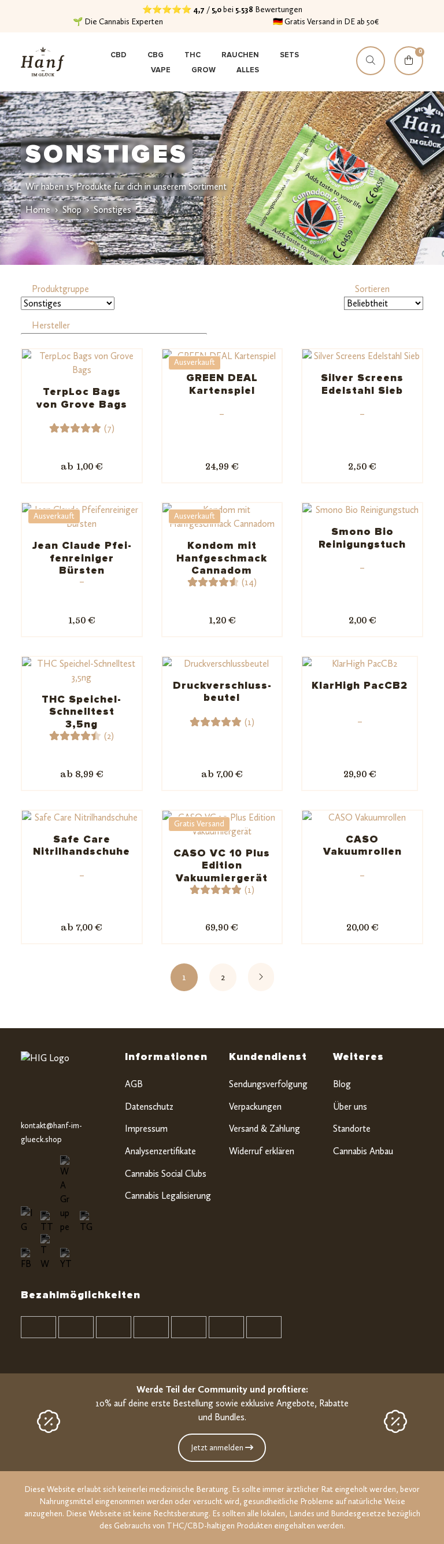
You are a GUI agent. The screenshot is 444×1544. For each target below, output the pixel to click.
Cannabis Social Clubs (165, 1173)
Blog (342, 1083)
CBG (155, 55)
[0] (408, 71)
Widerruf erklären (261, 1151)
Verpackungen (255, 1106)
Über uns (350, 1106)
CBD (118, 55)
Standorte (352, 1128)
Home (37, 209)
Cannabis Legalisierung (168, 1195)
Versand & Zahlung (264, 1128)
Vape (161, 70)
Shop (72, 209)
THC (192, 55)
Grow (203, 70)
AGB (134, 1083)
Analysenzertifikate (160, 1151)
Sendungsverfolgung (268, 1083)
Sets (289, 55)
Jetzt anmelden (218, 1448)
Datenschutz (149, 1106)
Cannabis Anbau (363, 1151)
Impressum (146, 1128)
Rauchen (240, 55)
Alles (247, 70)
